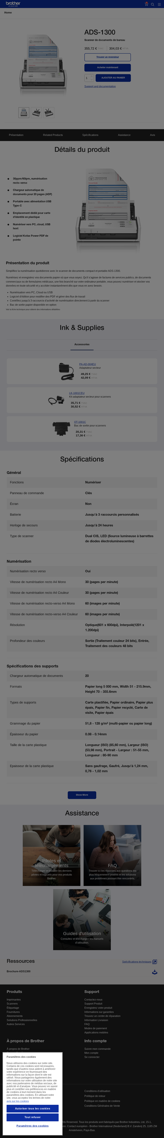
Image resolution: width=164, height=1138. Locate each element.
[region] (33, 1093)
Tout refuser (33, 1117)
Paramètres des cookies (32, 1126)
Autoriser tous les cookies (32, 1108)
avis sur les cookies (18, 1101)
